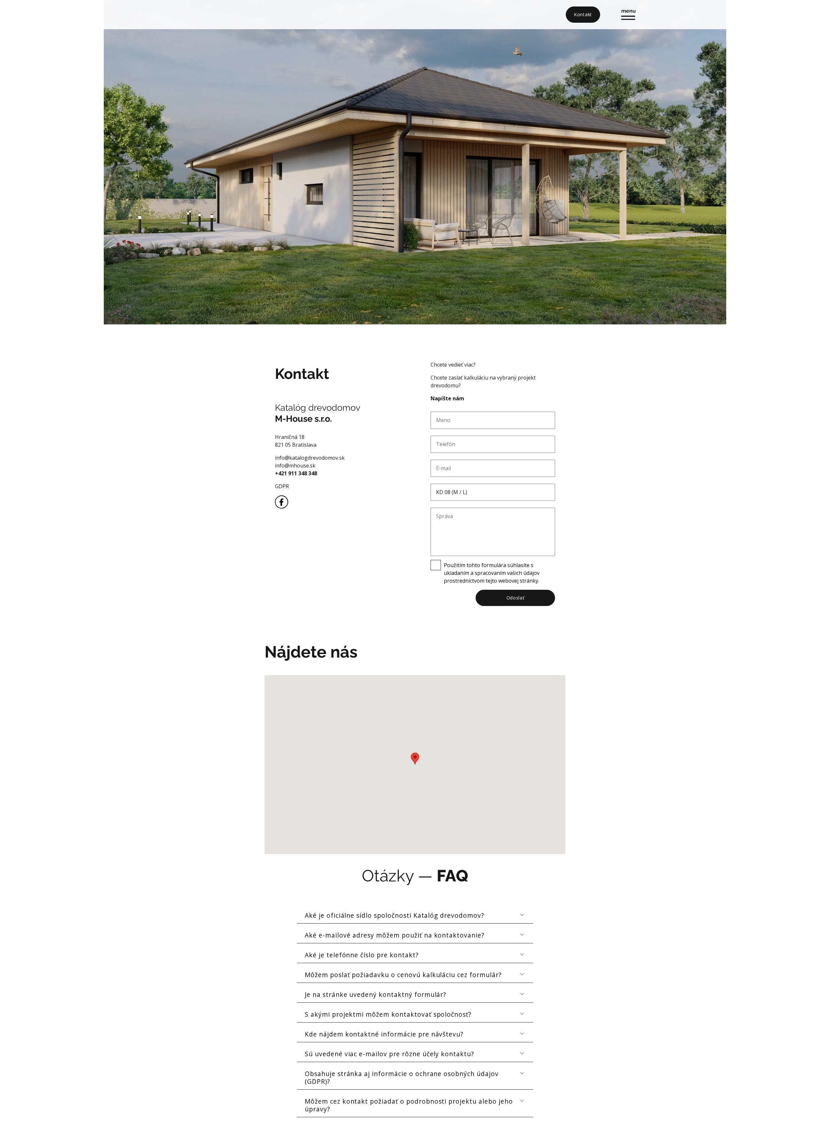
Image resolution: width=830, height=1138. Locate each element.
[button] (415, 759)
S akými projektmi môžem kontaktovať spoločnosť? (388, 1014)
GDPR (282, 486)
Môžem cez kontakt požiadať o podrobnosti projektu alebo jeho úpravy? (409, 1105)
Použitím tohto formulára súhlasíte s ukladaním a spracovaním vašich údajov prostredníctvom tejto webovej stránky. (492, 573)
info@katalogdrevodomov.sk (310, 457)
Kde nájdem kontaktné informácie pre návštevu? (384, 1034)
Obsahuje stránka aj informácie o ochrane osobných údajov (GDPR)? (402, 1077)
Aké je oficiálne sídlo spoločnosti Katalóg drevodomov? (394, 915)
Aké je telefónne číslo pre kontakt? (362, 954)
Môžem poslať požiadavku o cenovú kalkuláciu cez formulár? (403, 974)
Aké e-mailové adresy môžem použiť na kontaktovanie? (394, 935)
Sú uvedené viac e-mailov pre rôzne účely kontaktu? (389, 1053)
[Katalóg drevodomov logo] (230, 14)
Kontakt (583, 14)
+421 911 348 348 (296, 473)
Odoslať (515, 598)
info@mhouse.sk (295, 465)
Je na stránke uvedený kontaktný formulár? (375, 994)
